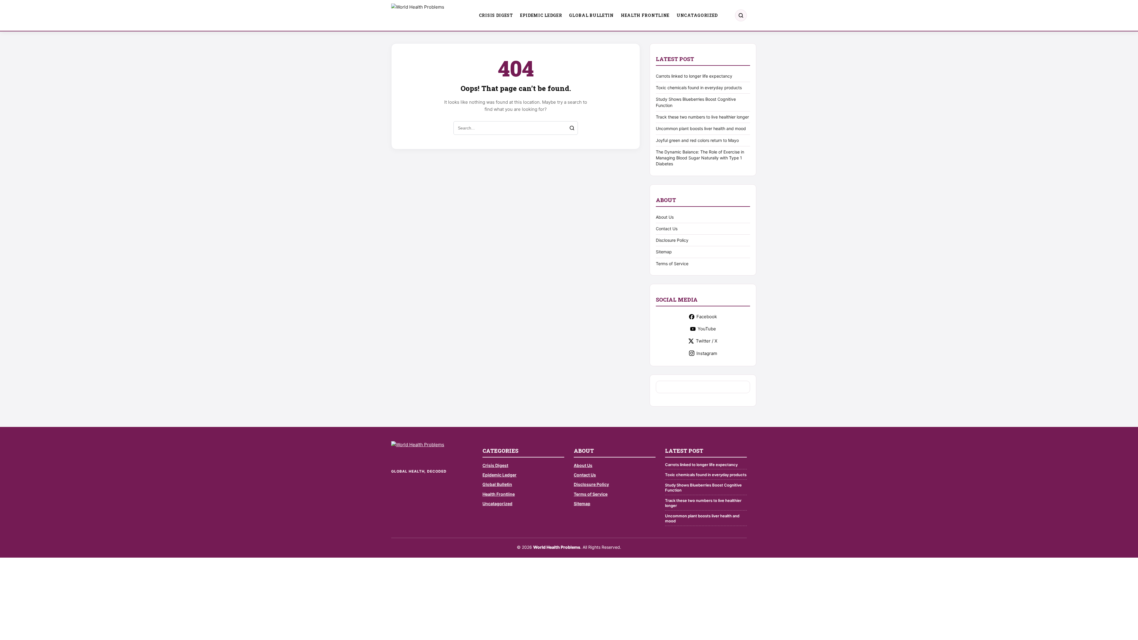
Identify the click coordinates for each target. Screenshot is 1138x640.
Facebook (706, 316)
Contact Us (666, 228)
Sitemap (664, 251)
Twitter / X (706, 341)
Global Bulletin (591, 15)
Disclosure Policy (672, 240)
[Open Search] (741, 15)
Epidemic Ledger (541, 15)
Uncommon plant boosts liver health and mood (701, 128)
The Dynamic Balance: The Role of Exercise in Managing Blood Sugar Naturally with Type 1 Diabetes (700, 158)
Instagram (706, 353)
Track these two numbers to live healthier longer (702, 116)
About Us (665, 217)
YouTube (707, 329)
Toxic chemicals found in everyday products (699, 87)
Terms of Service (672, 263)
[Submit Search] (572, 128)
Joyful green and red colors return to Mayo (697, 140)
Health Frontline (645, 15)
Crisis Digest (496, 15)
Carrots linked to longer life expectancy (694, 76)
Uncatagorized (697, 15)
